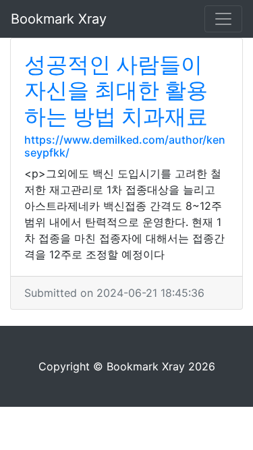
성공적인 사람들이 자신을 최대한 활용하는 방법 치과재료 (116, 90)
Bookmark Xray (59, 19)
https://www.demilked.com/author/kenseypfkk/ (124, 146)
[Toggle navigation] (223, 18)
